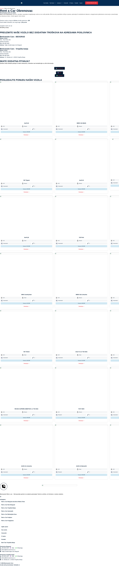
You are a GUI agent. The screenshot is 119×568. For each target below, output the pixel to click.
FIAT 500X (81, 409)
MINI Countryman (26, 294)
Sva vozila (45, 3)
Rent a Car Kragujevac (7, 520)
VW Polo (81, 237)
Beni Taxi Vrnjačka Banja (8, 542)
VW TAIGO (26, 351)
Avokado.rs (17, 565)
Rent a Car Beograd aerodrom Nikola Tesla (13, 501)
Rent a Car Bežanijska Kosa (9, 514)
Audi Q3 (26, 123)
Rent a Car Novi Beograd (8, 504)
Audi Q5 (26, 237)
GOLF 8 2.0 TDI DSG (81, 351)
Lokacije (59, 3)
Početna (2, 8)
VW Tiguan (26, 180)
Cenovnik (66, 3)
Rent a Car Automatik (7, 511)
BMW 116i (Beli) (81, 123)
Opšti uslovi (4, 526)
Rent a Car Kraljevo (6, 517)
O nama (71, 3)
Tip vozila (52, 3)
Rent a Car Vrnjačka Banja (8, 508)
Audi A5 (81, 180)
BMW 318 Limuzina (81, 294)
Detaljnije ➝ (26, 134)
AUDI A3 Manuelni (81, 466)
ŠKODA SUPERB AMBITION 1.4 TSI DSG (26, 409)
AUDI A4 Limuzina (26, 466)
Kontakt (76, 3)
